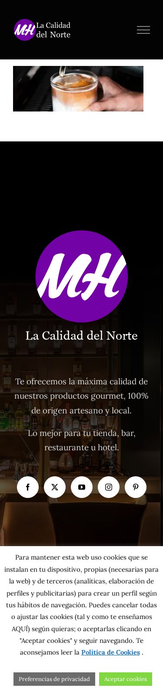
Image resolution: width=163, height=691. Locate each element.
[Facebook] (28, 487)
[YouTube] (82, 487)
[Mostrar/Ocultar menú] (144, 30)
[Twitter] (55, 487)
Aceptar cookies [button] (125, 679)
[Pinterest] (135, 487)
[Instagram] (109, 487)
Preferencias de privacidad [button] (54, 679)
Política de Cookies (110, 652)
